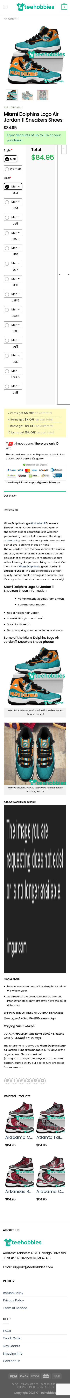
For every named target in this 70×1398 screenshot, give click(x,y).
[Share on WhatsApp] (7, 1081)
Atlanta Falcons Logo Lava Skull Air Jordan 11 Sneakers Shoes (50, 1137)
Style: (8, 150)
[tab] (35, 496)
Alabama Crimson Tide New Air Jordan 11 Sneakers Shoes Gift (19, 1137)
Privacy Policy (13, 1300)
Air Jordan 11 (11, 18)
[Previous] (10, 55)
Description (10, 495)
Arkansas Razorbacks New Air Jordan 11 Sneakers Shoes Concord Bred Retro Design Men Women (19, 1191)
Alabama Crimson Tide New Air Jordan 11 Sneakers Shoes (50, 1191)
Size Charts (11, 1346)
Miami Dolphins (28, 566)
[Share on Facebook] (14, 1081)
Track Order (12, 1338)
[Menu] (5, 7)
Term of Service (15, 1308)
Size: (7, 178)
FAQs (7, 1331)
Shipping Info (13, 1353)
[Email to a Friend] (28, 1081)
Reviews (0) (11, 509)
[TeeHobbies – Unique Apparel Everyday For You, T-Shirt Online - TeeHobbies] (35, 7)
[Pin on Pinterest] (35, 1081)
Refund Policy (13, 1293)
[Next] (59, 55)
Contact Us (11, 1361)
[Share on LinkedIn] (42, 1081)
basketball (10, 540)
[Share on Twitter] (21, 1081)
